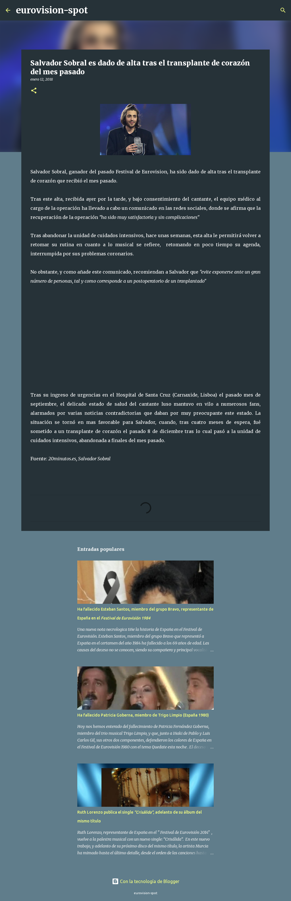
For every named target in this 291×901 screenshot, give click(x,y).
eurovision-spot (52, 10)
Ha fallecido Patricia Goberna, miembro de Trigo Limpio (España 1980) (143, 715)
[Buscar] (95, 10)
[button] (33, 91)
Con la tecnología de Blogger (149, 881)
